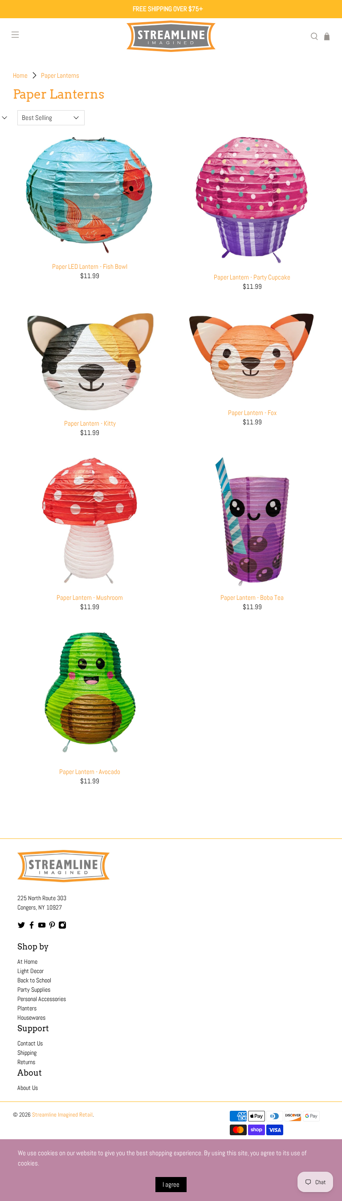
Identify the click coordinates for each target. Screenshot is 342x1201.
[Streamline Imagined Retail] (171, 36)
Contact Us (30, 1043)
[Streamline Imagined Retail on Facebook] (32, 927)
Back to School (34, 980)
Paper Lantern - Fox (252, 412)
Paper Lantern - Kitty (90, 423)
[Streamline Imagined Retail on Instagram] (62, 927)
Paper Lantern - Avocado (89, 771)
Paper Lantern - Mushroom (90, 597)
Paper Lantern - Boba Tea (252, 597)
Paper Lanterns (60, 75)
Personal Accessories (41, 999)
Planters (27, 1008)
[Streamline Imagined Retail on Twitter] (21, 927)
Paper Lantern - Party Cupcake (252, 277)
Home (20, 75)
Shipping (27, 1053)
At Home (27, 962)
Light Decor (30, 971)
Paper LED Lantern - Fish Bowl (89, 266)
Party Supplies (33, 990)
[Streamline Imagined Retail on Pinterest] (52, 927)
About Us (27, 1088)
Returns (26, 1062)
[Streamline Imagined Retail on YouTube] (42, 927)
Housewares (31, 1017)
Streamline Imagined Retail (62, 1114)
